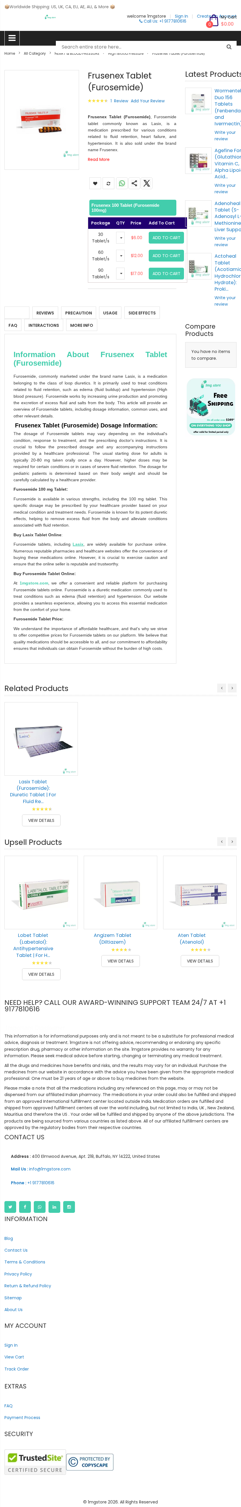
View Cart (14, 1357)
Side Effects (142, 313)
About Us (13, 1310)
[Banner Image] (211, 407)
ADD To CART (166, 238)
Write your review (225, 135)
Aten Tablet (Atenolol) (192, 938)
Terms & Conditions (24, 1262)
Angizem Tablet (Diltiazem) (112, 938)
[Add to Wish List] (69, 754)
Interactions (44, 325)
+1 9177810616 (32, 1183)
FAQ (13, 325)
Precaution (78, 313)
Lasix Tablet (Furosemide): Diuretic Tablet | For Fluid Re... (33, 791)
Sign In (11, 1345)
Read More (99, 159)
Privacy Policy (18, 1274)
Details (17, 313)
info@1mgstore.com (41, 1169)
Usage (110, 313)
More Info (81, 325)
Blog (8, 1238)
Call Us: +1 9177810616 (164, 21)
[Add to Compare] (69, 767)
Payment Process (22, 1418)
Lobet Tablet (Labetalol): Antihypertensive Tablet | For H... (33, 945)
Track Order (16, 1369)
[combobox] (146, 47)
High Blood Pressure (125, 53)
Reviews (45, 313)
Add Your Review (148, 101)
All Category (35, 53)
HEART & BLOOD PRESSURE (77, 53)
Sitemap (13, 1298)
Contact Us (16, 1250)
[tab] (132, 208)
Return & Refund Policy (27, 1286)
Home (9, 53)
